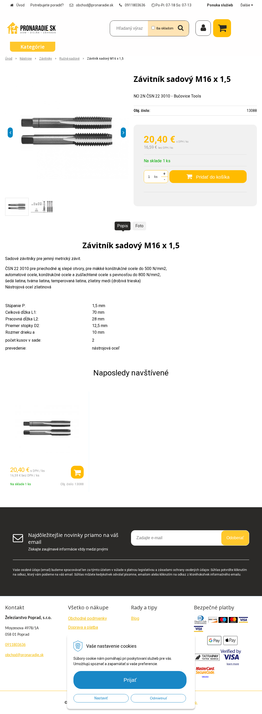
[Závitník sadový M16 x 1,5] (66, 132)
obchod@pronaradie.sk (94, 5)
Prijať (130, 680)
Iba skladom (164, 28)
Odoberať (235, 538)
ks (156, 177)
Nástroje (26, 58)
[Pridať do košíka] (77, 472)
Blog (135, 618)
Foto (139, 225)
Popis (122, 225)
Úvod (20, 5)
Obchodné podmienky (87, 618)
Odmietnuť (158, 698)
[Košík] (223, 28)
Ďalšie (246, 5)
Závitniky (45, 58)
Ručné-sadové (69, 58)
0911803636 (135, 5)
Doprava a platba (83, 627)
